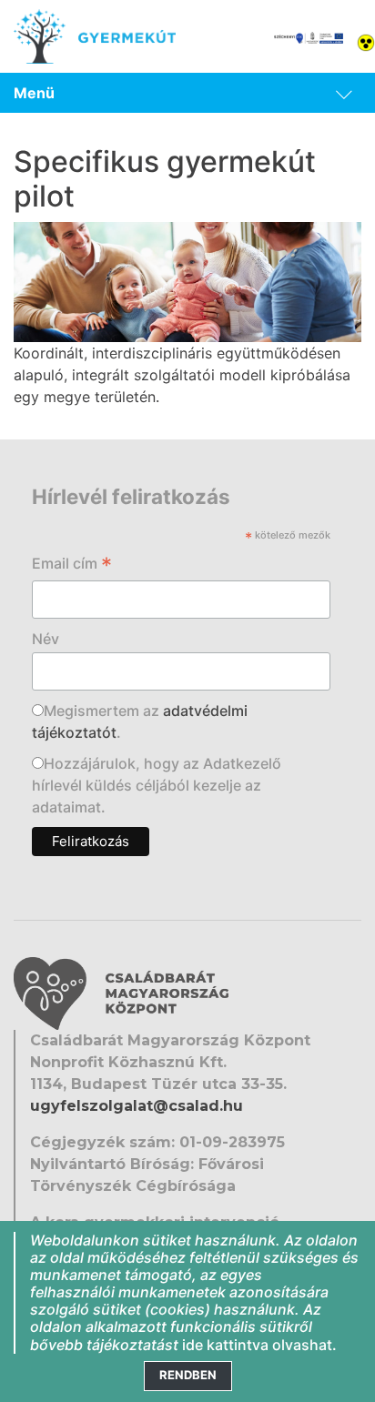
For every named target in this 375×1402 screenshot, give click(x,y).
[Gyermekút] (95, 36)
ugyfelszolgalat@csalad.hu (136, 1106)
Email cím (72, 565)
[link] (187, 93)
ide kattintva (225, 1345)
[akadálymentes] (366, 41)
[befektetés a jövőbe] (308, 36)
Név (45, 639)
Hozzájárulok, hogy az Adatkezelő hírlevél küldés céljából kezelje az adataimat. (156, 785)
